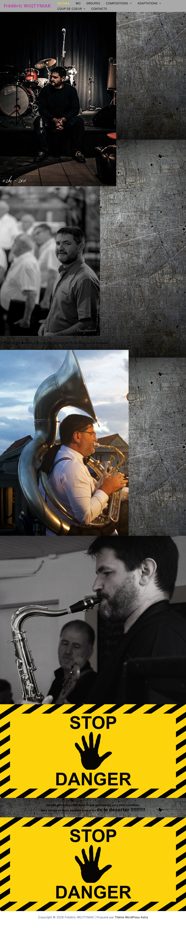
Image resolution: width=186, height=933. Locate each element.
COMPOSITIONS (117, 3)
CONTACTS (99, 9)
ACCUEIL (63, 3)
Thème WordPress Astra (131, 917)
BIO (78, 3)
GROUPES (93, 3)
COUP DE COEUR (69, 9)
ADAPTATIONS (147, 3)
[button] (130, 3)
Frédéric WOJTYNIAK (27, 6)
